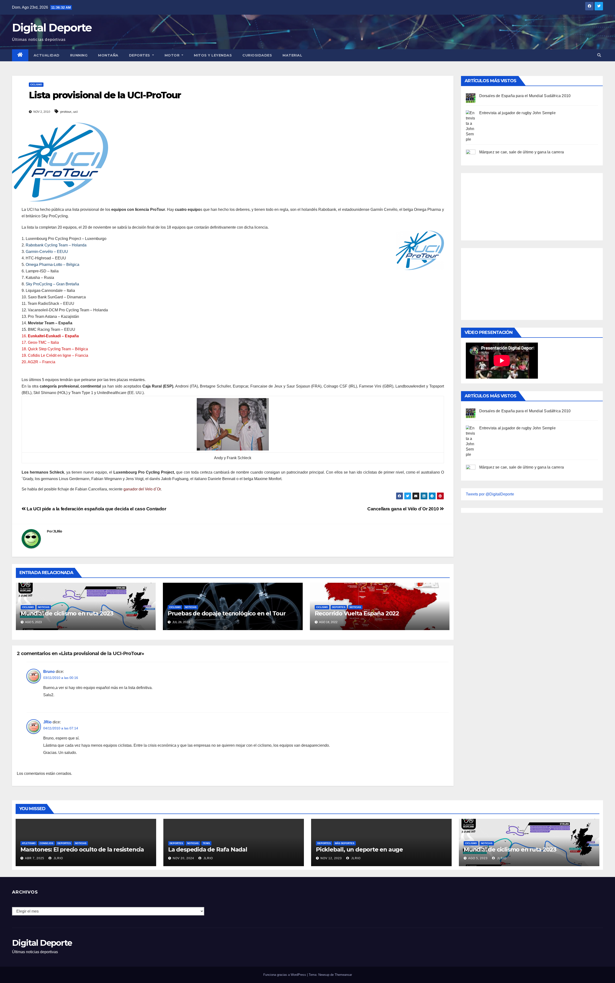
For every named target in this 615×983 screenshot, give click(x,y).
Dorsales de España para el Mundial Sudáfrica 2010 (525, 96)
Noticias (43, 607)
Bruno (49, 672)
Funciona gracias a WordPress (285, 975)
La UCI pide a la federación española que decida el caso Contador (96, 508)
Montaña (108, 55)
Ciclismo (36, 84)
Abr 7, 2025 (34, 858)
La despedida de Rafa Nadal (207, 849)
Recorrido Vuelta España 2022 (357, 613)
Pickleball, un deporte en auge (359, 849)
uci (75, 111)
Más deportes (344, 843)
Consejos (46, 843)
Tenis (206, 843)
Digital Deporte (52, 27)
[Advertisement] (502, 205)
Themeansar (343, 975)
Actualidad (47, 55)
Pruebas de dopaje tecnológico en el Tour (227, 613)
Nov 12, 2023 (331, 858)
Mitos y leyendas (213, 55)
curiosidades (257, 55)
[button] (599, 55)
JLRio (57, 531)
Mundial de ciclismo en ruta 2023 (67, 613)
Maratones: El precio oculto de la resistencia (82, 849)
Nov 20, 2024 (183, 858)
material (292, 55)
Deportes (140, 55)
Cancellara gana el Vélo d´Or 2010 (403, 508)
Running (79, 55)
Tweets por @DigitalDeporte (490, 494)
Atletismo (29, 843)
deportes (338, 607)
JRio (47, 722)
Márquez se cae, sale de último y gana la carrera (521, 152)
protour (65, 111)
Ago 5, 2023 (478, 858)
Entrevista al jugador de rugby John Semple (517, 113)
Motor (173, 55)
